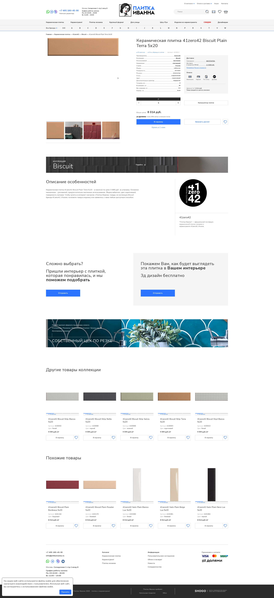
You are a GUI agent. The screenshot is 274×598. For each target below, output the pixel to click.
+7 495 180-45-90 (69, 10)
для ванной (176, 63)
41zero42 (76, 34)
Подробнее (190, 68)
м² (158, 99)
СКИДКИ (207, 22)
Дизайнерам (223, 22)
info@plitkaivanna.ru (55, 556)
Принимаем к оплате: (211, 552)
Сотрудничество (155, 567)
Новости (151, 563)
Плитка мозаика (96, 22)
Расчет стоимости (200, 68)
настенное (176, 60)
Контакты (224, 4)
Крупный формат (116, 22)
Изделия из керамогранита (185, 22)
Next (118, 78)
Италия (177, 65)
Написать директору (66, 13)
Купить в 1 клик (158, 127)
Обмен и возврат (155, 559)
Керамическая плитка (55, 22)
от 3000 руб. (210, 65)
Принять (65, 592)
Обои (165, 593)
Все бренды (51, 27)
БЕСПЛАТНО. (210, 61)
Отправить (63, 293)
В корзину (158, 122)
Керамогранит (76, 22)
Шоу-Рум (164, 22)
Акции (216, 4)
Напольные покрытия (147, 593)
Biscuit (84, 34)
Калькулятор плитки (206, 103)
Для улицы (135, 22)
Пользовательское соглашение (161, 556)
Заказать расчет (202, 122)
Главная (49, 34)
